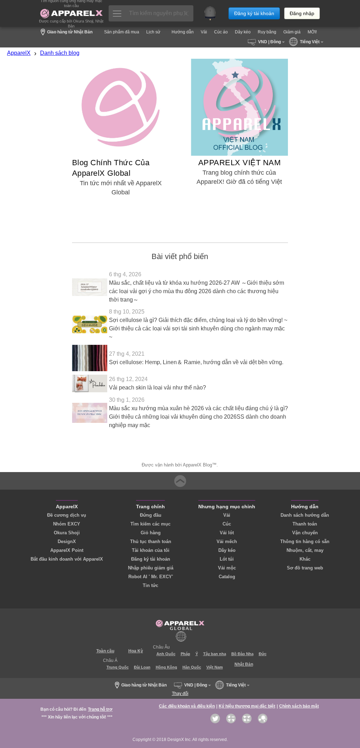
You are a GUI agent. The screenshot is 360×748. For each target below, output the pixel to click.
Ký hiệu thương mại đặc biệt (247, 706)
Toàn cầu (105, 651)
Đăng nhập (302, 13)
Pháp (185, 654)
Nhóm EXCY (66, 524)
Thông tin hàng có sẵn (304, 541)
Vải (226, 515)
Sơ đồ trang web (305, 567)
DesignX (67, 541)
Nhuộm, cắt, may (305, 550)
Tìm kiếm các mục (150, 524)
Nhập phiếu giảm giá (150, 567)
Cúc (227, 524)
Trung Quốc (118, 667)
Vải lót (227, 532)
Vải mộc (227, 567)
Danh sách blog (59, 53)
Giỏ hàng (151, 532)
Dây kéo (227, 550)
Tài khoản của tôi (150, 550)
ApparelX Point (66, 550)
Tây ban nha (214, 654)
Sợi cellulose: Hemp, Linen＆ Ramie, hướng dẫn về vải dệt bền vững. (196, 362)
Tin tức (150, 585)
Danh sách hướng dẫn (305, 515)
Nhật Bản (243, 664)
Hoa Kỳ (135, 651)
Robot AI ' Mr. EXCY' (150, 576)
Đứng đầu (150, 515)
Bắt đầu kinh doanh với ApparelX (67, 559)
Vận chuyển (305, 532)
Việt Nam (214, 667)
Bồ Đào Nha (242, 654)
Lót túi (227, 559)
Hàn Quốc (191, 667)
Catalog (227, 576)
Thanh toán (304, 524)
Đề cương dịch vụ (66, 515)
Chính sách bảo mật (299, 706)
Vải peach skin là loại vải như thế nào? (157, 388)
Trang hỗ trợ (100, 709)
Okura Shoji (67, 532)
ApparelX (19, 53)
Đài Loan (142, 667)
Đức (262, 654)
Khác (305, 559)
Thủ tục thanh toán (150, 541)
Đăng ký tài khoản (254, 13)
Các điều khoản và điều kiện (187, 706)
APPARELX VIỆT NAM (239, 162)
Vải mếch (227, 541)
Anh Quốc (165, 654)
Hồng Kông (166, 667)
